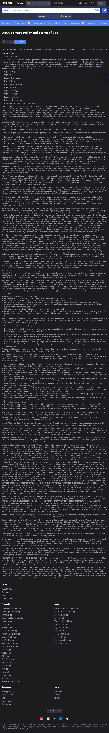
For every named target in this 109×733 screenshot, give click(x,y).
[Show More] (80, 3)
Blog (3, 595)
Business (58, 691)
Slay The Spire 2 (8, 643)
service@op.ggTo (57, 291)
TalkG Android (60, 634)
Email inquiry (7, 701)
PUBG (4, 624)
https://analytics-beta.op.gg (14, 100)
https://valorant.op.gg (12, 78)
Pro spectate (54, 23)
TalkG (4, 672)
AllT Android (59, 615)
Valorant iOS (59, 624)
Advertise (58, 695)
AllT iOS (57, 618)
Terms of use (20, 42)
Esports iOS (59, 643)
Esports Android (61, 640)
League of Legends (39, 3)
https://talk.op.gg (10, 87)
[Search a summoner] (96, 10)
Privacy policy (8, 42)
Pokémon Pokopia (9, 634)
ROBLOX (5, 627)
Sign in (101, 3)
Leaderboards (39, 23)
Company (6, 592)
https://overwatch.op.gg (13, 84)
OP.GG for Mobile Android (65, 608)
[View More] (72, 3)
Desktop (5, 662)
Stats (65, 23)
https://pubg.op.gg (10, 81)
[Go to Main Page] (7, 3)
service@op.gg (51, 192)
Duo (3, 669)
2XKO (4, 656)
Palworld (5, 615)
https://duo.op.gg (10, 94)
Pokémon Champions (11, 618)
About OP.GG (7, 589)
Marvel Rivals (7, 637)
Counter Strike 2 (8, 647)
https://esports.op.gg (12, 97)
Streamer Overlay (9, 681)
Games (5, 666)
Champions (7, 23)
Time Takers (7, 659)
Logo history (7, 598)
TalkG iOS (58, 637)
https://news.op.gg (11, 91)
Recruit (57, 698)
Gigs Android (59, 627)
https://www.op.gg (10, 72)
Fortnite (5, 650)
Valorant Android (61, 621)
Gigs (3, 678)
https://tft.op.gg (10, 75)
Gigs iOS (57, 631)
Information (77, 23)
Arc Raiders (6, 640)
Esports (5, 675)
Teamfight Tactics (9, 612)
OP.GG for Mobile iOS (63, 612)
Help (3, 698)
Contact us (6, 704)
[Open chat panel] (107, 78)
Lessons (91, 23)
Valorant (5, 621)
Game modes (22, 23)
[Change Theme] (86, 3)
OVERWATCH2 (8, 631)
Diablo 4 (5, 653)
